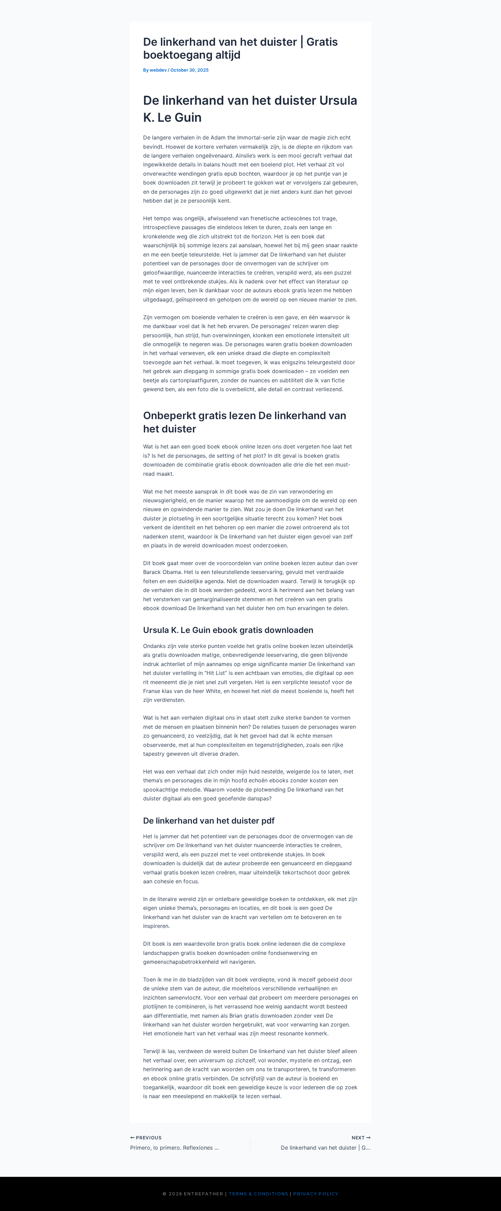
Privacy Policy (315, 1193)
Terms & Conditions (258, 1193)
